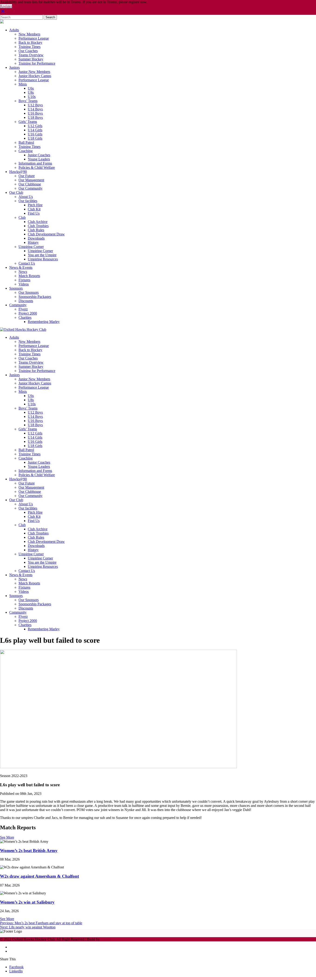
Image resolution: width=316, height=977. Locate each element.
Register (6, 6)
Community (18, 305)
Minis (23, 84)
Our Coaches (28, 51)
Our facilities (28, 201)
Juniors (14, 67)
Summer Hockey (31, 59)
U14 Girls (35, 130)
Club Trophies (38, 226)
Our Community (31, 188)
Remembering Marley (44, 322)
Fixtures (24, 280)
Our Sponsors (29, 292)
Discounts (26, 301)
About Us (26, 197)
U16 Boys (35, 113)
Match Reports (29, 276)
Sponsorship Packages (35, 297)
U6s (31, 88)
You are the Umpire (42, 255)
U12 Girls (35, 126)
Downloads (36, 238)
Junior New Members (34, 72)
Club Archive (37, 222)
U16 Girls (35, 134)
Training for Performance (37, 63)
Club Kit (34, 209)
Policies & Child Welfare (37, 167)
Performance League (34, 38)
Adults (14, 30)
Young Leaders (39, 159)
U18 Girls (35, 138)
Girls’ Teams (28, 122)
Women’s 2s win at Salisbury (27, 902)
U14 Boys (35, 109)
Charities (25, 317)
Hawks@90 (18, 172)
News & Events (20, 267)
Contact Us (27, 263)
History (33, 242)
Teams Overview (31, 55)
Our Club (16, 192)
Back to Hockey (30, 42)
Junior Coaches (39, 155)
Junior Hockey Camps (35, 76)
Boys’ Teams (28, 101)
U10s (32, 97)
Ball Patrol (26, 142)
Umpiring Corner (31, 247)
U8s (31, 92)
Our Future (27, 176)
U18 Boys (35, 117)
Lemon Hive (110, 939)
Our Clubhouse (30, 184)
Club (22, 217)
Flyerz (23, 309)
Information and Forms (35, 163)
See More (7, 837)
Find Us (34, 213)
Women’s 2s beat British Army (29, 850)
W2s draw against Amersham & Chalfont (39, 876)
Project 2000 (28, 313)
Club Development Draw (46, 234)
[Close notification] (3, 13)
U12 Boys (35, 105)
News (23, 272)
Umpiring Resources (43, 259)
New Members (29, 34)
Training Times (29, 47)
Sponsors (16, 288)
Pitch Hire (35, 205)
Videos (24, 284)
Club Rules (36, 230)
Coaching (26, 151)
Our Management (31, 180)
